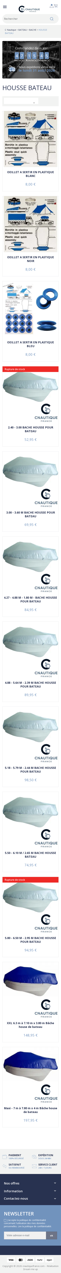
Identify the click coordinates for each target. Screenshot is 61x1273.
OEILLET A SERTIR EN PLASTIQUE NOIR (30, 259)
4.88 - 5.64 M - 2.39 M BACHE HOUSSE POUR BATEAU (30, 684)
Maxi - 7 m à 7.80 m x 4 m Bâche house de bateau (30, 1110)
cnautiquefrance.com (34, 1266)
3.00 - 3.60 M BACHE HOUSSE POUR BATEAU (30, 514)
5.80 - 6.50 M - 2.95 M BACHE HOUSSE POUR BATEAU (30, 940)
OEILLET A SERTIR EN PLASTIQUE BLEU (30, 344)
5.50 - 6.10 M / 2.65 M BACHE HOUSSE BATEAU (30, 854)
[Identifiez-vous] (52, 5)
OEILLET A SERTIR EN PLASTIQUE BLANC (30, 174)
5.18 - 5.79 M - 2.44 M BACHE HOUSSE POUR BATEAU (30, 769)
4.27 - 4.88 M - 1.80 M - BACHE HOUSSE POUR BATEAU (30, 599)
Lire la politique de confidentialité (34, 1226)
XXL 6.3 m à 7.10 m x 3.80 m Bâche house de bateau (30, 1025)
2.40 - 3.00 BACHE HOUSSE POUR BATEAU (30, 429)
